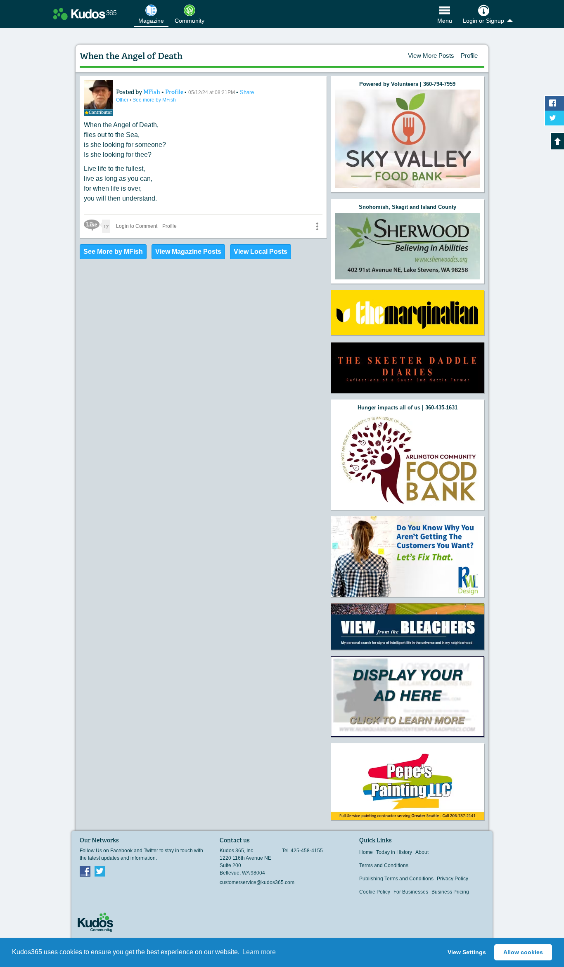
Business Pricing (450, 892)
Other (123, 100)
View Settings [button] (467, 952)
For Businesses (410, 892)
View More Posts (431, 55)
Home (366, 852)
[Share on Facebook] (554, 103)
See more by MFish (154, 100)
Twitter (100, 871)
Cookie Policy (374, 892)
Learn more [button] (259, 951)
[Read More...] (407, 139)
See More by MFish (113, 251)
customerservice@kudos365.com (257, 882)
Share (247, 92)
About (422, 852)
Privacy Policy (452, 879)
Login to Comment (136, 226)
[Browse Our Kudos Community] (85, 14)
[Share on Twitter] (554, 118)
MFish (152, 92)
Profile (469, 55)
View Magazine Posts (188, 251)
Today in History (394, 852)
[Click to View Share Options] (317, 226)
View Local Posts (260, 251)
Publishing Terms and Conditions (396, 879)
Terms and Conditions (383, 865)
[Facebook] (85, 871)
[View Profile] (98, 94)
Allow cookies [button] (523, 952)
